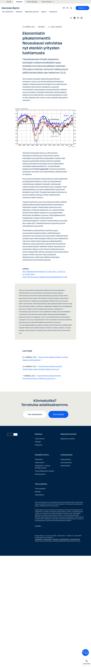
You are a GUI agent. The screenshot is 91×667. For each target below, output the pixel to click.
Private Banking (32, 2)
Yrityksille (19, 2)
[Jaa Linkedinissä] (74, 17)
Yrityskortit (38, 445)
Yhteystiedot (39, 539)
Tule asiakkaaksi (35, 414)
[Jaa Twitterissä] (71, 17)
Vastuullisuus (39, 495)
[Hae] (71, 8)
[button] (19, 12)
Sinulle (9, 2)
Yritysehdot (39, 459)
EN (64, 8)
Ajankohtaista (65, 466)
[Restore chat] (85, 652)
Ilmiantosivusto (40, 474)
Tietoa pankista (40, 489)
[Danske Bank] (11, 8)
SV (67, 8)
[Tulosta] (81, 17)
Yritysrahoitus (39, 463)
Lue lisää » (38, 526)
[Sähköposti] (78, 17)
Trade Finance (40, 439)
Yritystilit (38, 442)
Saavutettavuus (75, 539)
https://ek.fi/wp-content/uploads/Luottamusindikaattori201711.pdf (44, 277)
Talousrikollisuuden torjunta (44, 471)
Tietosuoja (55, 539)
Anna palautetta (66, 463)
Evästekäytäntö (64, 539)
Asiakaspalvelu (65, 459)
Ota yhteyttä (58, 414)
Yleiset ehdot (47, 539)
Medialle (38, 492)
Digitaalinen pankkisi (67, 439)
